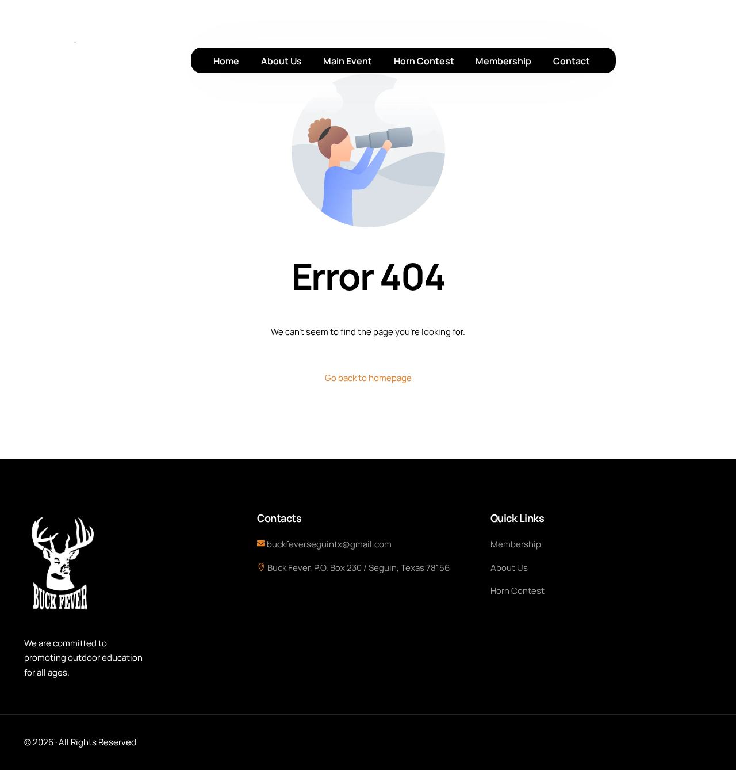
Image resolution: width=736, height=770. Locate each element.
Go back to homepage (368, 378)
